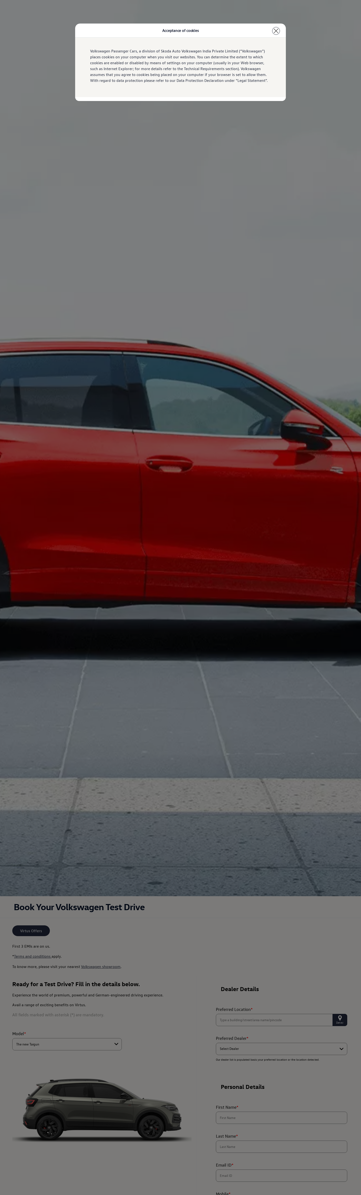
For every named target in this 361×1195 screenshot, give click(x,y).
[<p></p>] (276, 31)
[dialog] (180, 597)
